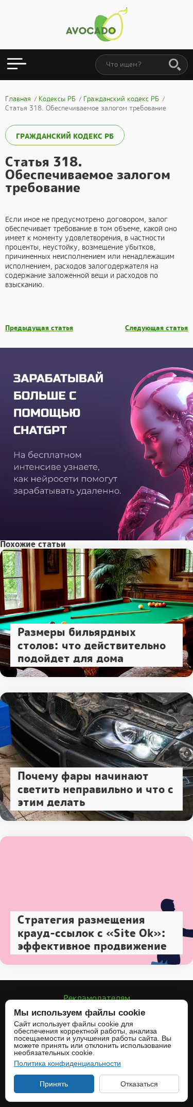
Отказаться (139, 1084)
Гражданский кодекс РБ (65, 136)
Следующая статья (156, 328)
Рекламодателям (96, 998)
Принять (54, 1084)
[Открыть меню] (16, 64)
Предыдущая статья (39, 328)
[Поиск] (175, 65)
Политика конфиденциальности (67, 1063)
